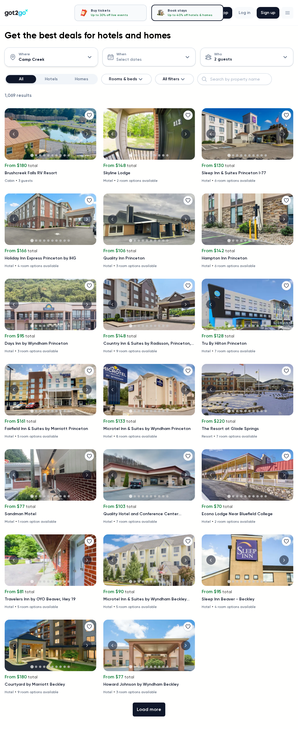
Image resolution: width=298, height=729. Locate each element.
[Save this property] (89, 115)
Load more (149, 709)
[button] (287, 13)
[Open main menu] (287, 13)
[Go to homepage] (16, 12)
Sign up (268, 12)
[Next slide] (87, 133)
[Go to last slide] (14, 133)
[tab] (110, 13)
